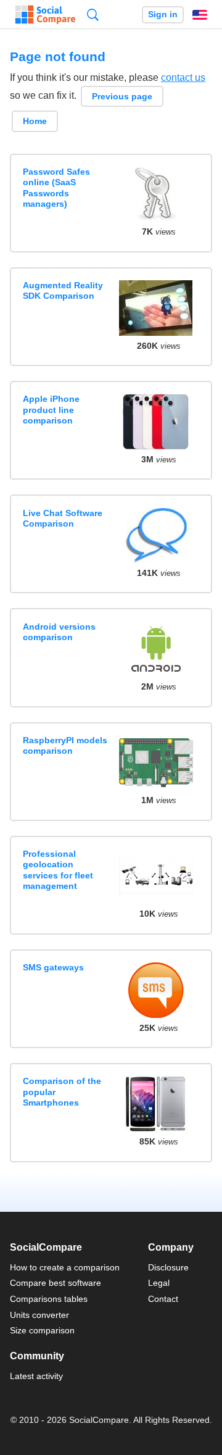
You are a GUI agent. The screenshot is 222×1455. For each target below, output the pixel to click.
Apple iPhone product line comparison (51, 409)
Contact (163, 1299)
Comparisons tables (49, 1299)
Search (93, 14)
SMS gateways (53, 967)
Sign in (163, 14)
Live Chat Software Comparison (62, 518)
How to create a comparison (65, 1267)
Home (35, 121)
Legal (159, 1283)
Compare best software (55, 1283)
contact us (183, 77)
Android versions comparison (59, 632)
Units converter (39, 1315)
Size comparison (42, 1330)
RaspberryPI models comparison (65, 745)
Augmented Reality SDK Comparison (63, 290)
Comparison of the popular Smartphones (62, 1091)
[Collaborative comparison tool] (45, 15)
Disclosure (168, 1267)
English (199, 15)
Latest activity (36, 1376)
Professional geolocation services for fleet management (58, 870)
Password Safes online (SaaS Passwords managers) (56, 188)
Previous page (122, 96)
